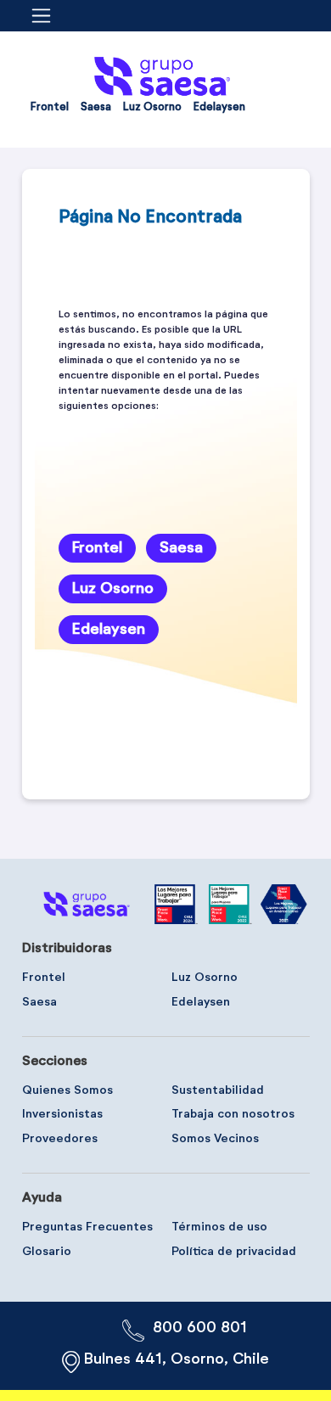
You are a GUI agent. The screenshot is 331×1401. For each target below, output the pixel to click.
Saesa (181, 548)
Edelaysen (108, 629)
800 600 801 (200, 1328)
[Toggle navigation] (47, 15)
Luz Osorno (113, 589)
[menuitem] (50, 110)
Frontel (97, 548)
